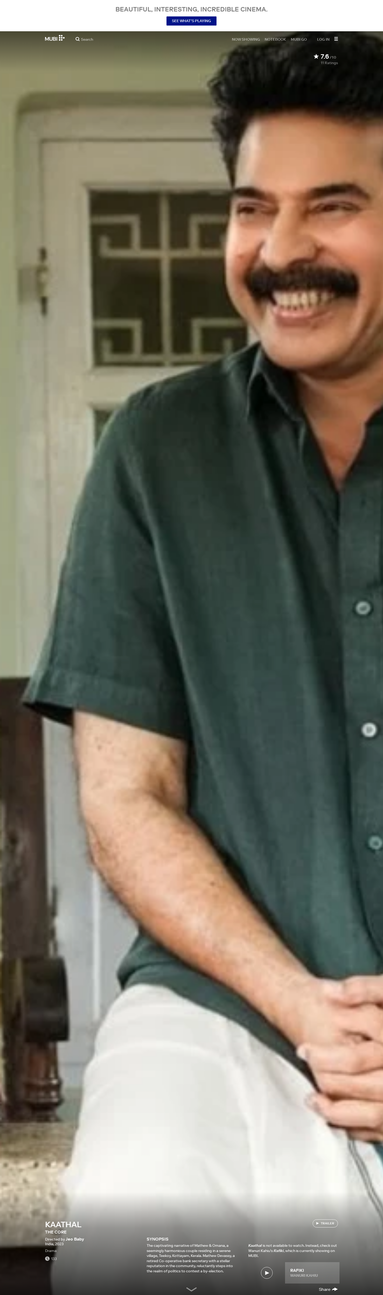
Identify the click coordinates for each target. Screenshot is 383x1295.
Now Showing (246, 39)
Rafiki (297, 1270)
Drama (51, 1250)
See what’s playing (191, 21)
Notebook (275, 39)
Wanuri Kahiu (304, 1275)
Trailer (327, 1223)
